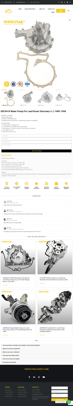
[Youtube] (67, 2)
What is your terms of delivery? (11, 352)
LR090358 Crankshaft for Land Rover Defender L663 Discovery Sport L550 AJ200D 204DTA (52, 329)
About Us (42, 9)
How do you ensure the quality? (11, 359)
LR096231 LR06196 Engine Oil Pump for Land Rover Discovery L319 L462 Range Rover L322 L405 (16, 279)
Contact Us (51, 9)
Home (20, 9)
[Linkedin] (61, 2)
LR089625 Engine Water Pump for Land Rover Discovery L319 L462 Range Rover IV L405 (17, 329)
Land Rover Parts (29, 9)
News (53, 12)
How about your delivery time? (11, 355)
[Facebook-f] (59, 2)
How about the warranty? (9, 362)
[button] (69, 11)
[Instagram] (64, 2)
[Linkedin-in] (34, 377)
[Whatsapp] (70, 2)
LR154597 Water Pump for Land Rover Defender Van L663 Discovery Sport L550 (54, 279)
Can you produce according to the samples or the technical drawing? (21, 345)
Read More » (5, 285)
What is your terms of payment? (11, 348)
